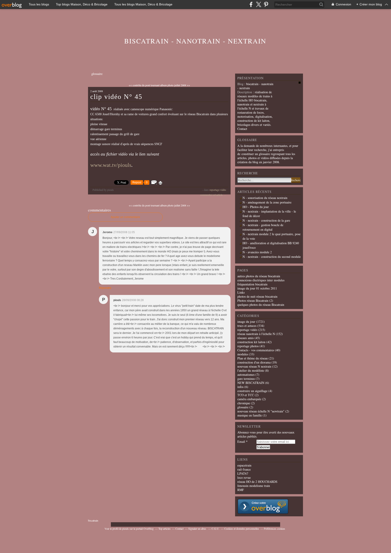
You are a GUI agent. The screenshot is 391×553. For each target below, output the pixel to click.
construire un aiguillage (252, 391)
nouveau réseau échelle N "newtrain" (260, 411)
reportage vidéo (218, 190)
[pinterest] (266, 4)
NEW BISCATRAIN (250, 383)
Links (241, 292)
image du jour (246, 321)
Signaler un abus (197, 528)
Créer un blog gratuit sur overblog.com (262, 506)
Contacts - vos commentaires (255, 350)
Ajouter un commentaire (125, 217)
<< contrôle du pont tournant (144, 85)
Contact (242, 129)
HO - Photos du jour (256, 207)
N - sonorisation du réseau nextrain (265, 198)
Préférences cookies (274, 528)
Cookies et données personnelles (241, 528)
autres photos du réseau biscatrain (258, 276)
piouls (125, 528)
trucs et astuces (246, 325)
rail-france (244, 469)
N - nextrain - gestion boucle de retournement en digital (263, 227)
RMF (240, 490)
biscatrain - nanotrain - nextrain (195, 40)
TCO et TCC (245, 395)
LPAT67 (242, 473)
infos (240, 387)
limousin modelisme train (253, 486)
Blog (240, 84)
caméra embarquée (249, 399)
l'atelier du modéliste (250, 370)
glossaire (97, 74)
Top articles (164, 528)
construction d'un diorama (254, 362)
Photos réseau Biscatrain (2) (255, 300)
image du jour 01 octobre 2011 (257, 288)
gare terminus (246, 378)
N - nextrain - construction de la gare (266, 220)
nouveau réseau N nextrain (254, 366)
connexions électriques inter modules (260, 280)
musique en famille (249, 415)
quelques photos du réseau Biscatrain (260, 304)
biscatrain (93, 520)
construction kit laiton (251, 342)
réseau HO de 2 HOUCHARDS (257, 481)
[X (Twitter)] (258, 4)
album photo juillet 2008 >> (175, 85)
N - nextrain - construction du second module (272, 256)
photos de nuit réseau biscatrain (257, 296)
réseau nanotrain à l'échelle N (256, 334)
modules (242, 354)
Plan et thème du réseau (252, 358)
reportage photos (248, 346)
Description (245, 92)
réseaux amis (245, 338)
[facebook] (251, 4)
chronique (243, 403)
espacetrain (244, 465)
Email (241, 442)
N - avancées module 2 (257, 252)
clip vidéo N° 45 (116, 96)
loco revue (244, 477)
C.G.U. (215, 528)
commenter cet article (211, 194)
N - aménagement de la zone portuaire (267, 202)
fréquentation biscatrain (252, 284)
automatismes (246, 374)
